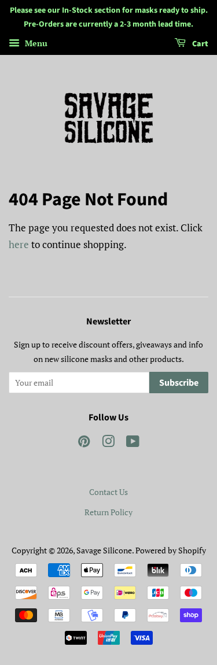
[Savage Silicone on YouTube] (132, 443)
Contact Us (108, 491)
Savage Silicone (104, 550)
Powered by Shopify (170, 550)
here (19, 244)
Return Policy (108, 512)
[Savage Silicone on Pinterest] (84, 443)
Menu (35, 43)
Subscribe (178, 382)
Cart (199, 44)
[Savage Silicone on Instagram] (108, 443)
